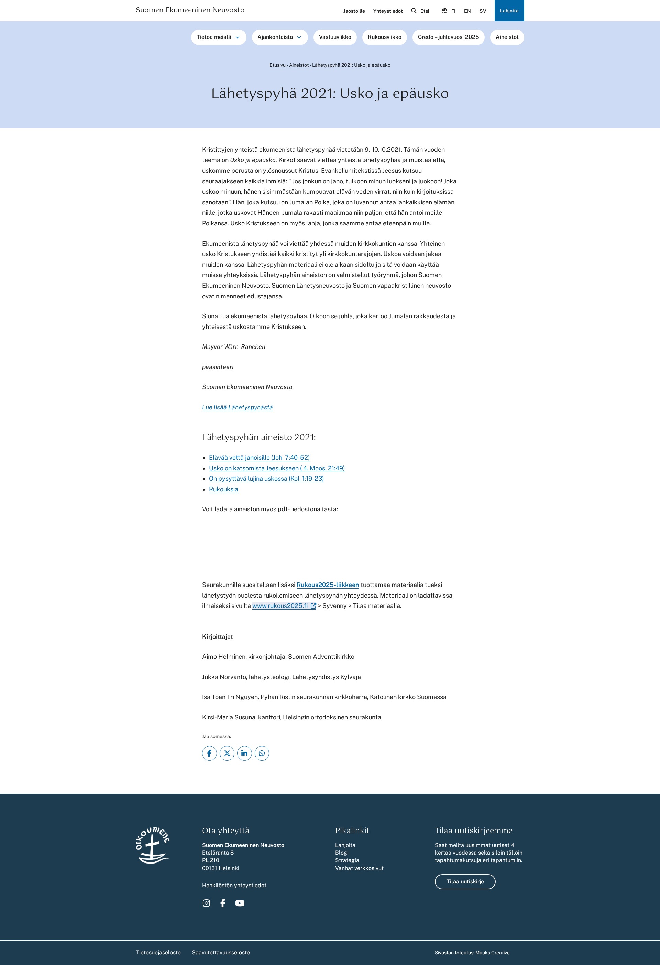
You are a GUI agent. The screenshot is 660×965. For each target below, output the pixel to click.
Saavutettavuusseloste (221, 952)
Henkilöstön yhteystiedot (234, 885)
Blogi (342, 852)
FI (453, 11)
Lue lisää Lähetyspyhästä (237, 407)
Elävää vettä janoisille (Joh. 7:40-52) (259, 457)
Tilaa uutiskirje (465, 881)
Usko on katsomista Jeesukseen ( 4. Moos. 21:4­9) (277, 468)
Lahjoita (509, 10)
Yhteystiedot (388, 11)
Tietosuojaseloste (158, 952)
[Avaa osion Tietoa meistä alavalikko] (237, 37)
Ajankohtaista (275, 37)
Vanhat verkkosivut (359, 868)
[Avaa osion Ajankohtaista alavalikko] (299, 37)
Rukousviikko (385, 37)
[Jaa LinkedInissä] (244, 753)
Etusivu (278, 65)
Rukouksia (223, 489)
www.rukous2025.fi (280, 605)
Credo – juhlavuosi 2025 (448, 37)
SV (483, 11)
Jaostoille (354, 11)
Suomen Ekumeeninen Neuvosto (190, 11)
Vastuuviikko (335, 37)
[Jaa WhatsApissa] (262, 753)
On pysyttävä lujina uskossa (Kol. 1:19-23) (266, 478)
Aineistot (507, 37)
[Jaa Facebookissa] (209, 753)
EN (467, 11)
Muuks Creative (492, 952)
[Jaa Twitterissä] (227, 753)
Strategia (347, 860)
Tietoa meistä (214, 37)
